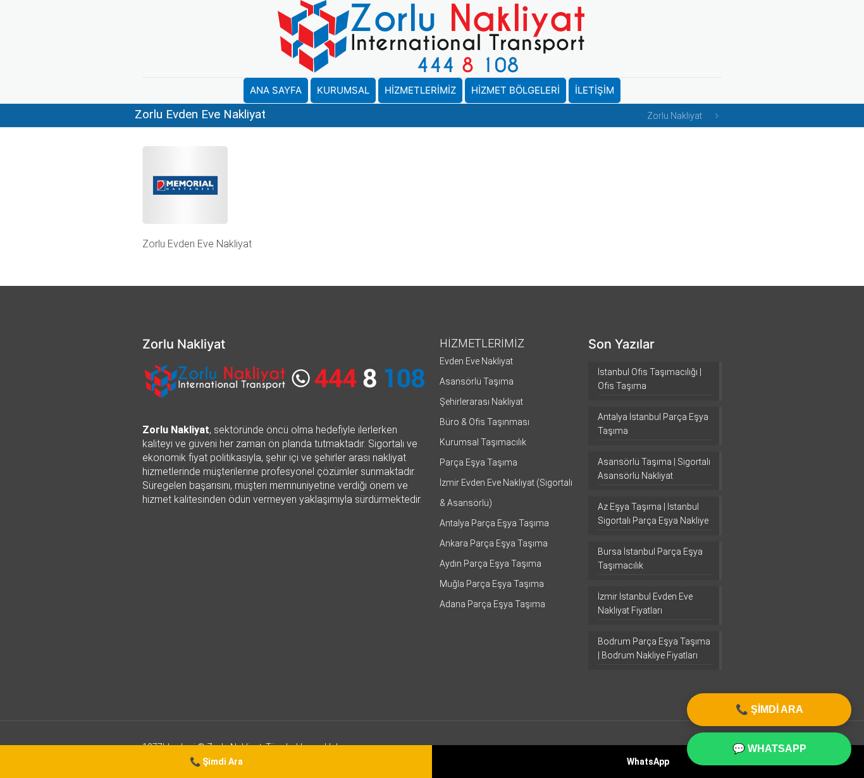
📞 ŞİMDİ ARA (769, 709)
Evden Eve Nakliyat (476, 361)
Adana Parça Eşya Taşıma (492, 604)
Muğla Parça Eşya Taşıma (492, 584)
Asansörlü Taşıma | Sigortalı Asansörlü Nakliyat (654, 469)
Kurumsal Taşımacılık (483, 442)
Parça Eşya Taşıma (478, 462)
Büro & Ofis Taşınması (484, 422)
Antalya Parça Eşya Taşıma (494, 523)
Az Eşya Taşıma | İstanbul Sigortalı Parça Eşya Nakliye (653, 514)
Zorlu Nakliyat (674, 116)
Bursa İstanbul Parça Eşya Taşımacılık (650, 558)
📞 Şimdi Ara (216, 761)
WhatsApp (648, 761)
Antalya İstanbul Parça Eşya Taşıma (653, 424)
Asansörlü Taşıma (477, 381)
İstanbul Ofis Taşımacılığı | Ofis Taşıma (649, 379)
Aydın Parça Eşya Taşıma (490, 564)
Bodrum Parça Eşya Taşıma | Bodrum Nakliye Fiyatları (654, 648)
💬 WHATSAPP (769, 748)
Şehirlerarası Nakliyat (481, 402)
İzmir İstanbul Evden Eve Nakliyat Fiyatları (645, 603)
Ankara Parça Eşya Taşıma (494, 543)
